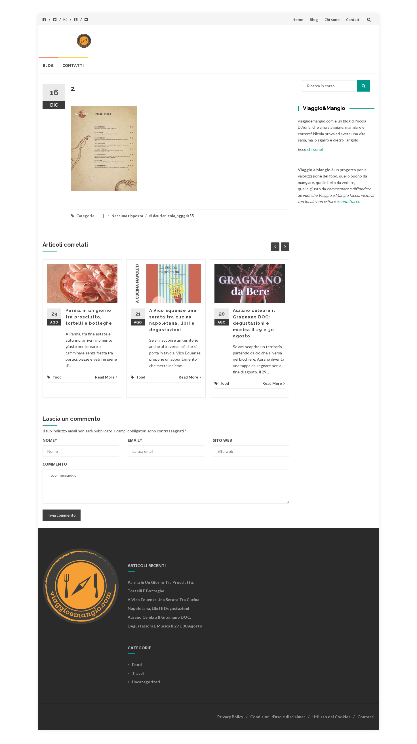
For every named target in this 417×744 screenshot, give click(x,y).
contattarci (349, 201)
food (57, 377)
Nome (50, 440)
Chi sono (332, 19)
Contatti (353, 19)
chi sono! (315, 149)
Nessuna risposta (127, 216)
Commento (55, 464)
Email (135, 440)
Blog (314, 19)
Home (297, 19)
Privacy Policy (230, 716)
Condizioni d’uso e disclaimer (277, 716)
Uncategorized (146, 681)
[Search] (363, 86)
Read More (105, 377)
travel (138, 673)
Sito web (222, 440)
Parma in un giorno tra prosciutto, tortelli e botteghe (89, 317)
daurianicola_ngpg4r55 (173, 216)
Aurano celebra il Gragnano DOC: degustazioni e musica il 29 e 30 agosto (254, 323)
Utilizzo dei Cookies (331, 716)
